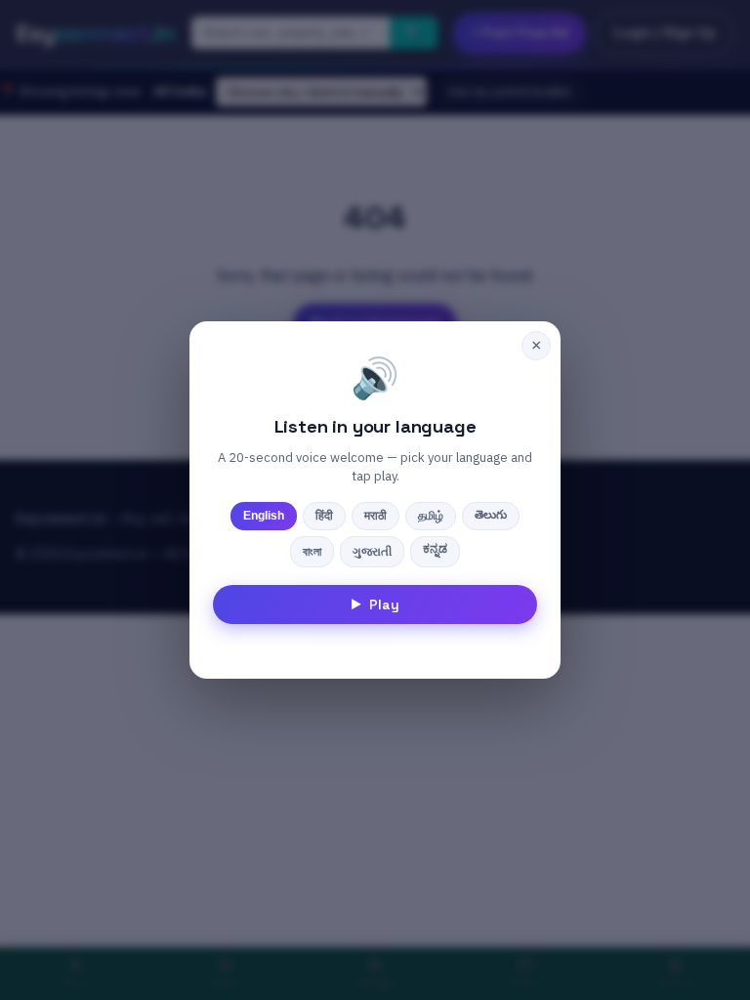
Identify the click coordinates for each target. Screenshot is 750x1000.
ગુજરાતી (372, 552)
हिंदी (324, 515)
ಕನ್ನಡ (435, 549)
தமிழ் (430, 515)
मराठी (375, 515)
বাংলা (312, 552)
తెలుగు (491, 514)
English (263, 515)
